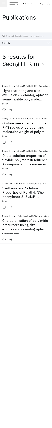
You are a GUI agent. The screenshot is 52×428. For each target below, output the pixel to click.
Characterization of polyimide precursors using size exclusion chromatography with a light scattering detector (25, 224)
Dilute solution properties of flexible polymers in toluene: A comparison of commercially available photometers (26, 159)
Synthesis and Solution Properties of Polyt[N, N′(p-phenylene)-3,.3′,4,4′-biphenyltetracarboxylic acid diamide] (24, 192)
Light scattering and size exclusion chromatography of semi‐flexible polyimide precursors (25, 94)
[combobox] (26, 42)
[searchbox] (26, 35)
